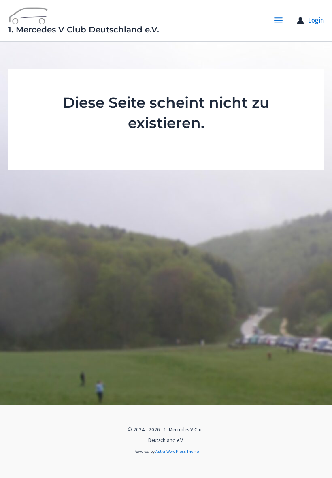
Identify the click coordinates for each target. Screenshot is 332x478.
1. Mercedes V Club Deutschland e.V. (83, 29)
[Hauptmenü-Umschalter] (278, 21)
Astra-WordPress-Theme (177, 451)
